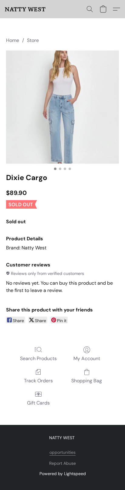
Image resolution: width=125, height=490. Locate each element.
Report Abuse (62, 463)
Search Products (38, 358)
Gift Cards (38, 403)
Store (33, 40)
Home (12, 40)
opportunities (62, 452)
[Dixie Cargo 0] (62, 107)
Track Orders (38, 380)
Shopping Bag (86, 380)
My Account (86, 358)
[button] (25, 9)
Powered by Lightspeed (62, 473)
